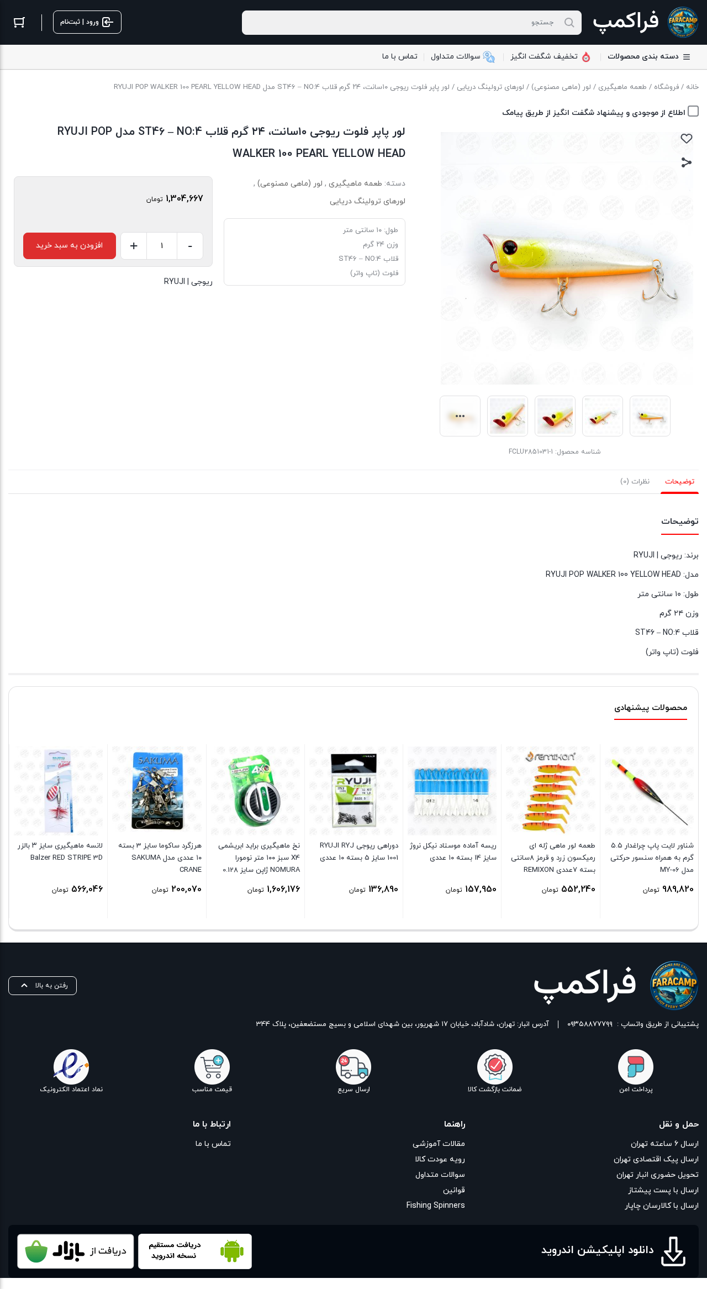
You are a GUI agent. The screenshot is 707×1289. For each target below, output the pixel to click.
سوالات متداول (440, 1175)
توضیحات (679, 482)
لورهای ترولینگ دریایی (490, 87)
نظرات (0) (635, 482)
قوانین (454, 1190)
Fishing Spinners (436, 1206)
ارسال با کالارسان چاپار (662, 1206)
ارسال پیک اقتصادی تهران (656, 1159)
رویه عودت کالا (440, 1159)
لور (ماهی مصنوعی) (561, 87)
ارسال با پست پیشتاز (663, 1190)
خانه (692, 87)
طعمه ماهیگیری (622, 87)
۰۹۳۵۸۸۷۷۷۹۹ (590, 1024)
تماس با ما (213, 1144)
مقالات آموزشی (439, 1144)
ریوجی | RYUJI (188, 282)
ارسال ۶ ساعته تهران (665, 1144)
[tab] (680, 481)
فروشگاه (666, 87)
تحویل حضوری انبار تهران (657, 1175)
